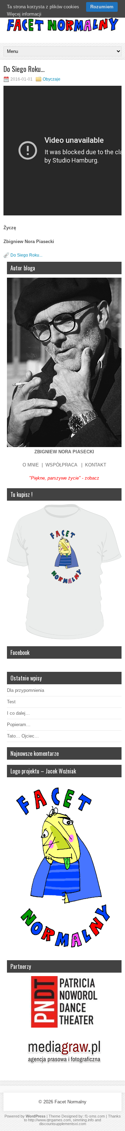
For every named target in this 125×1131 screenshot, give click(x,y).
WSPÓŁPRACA (61, 464)
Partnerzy (20, 966)
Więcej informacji (24, 14)
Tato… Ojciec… (23, 736)
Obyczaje (51, 79)
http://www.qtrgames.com (49, 1120)
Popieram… (19, 724)
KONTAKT (95, 464)
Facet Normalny (70, 1101)
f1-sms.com (95, 1116)
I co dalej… (18, 713)
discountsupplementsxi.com (62, 1124)
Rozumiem (102, 6)
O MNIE (31, 464)
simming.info (83, 1120)
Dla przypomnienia (25, 690)
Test (11, 701)
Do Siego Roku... (26, 255)
